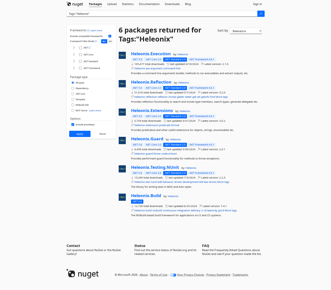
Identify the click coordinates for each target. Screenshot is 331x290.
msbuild (157, 210)
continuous (169, 210)
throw (157, 153)
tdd (201, 182)
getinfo (205, 96)
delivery (195, 210)
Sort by (223, 30)
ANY (110, 41)
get (194, 96)
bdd (160, 182)
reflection (151, 96)
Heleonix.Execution (151, 54)
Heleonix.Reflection (151, 82)
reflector (163, 96)
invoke (172, 96)
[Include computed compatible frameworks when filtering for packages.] (110, 36)
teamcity (212, 210)
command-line (171, 68)
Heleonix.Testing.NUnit (155, 167)
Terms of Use (158, 275)
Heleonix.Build (146, 195)
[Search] (261, 14)
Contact (73, 245)
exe (148, 68)
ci (202, 210)
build (149, 210)
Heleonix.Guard (147, 139)
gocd (221, 210)
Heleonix (183, 54)
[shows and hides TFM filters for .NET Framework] (74, 68)
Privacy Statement (218, 275)
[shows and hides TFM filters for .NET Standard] (74, 61)
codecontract (169, 153)
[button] (88, 30)
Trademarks (240, 275)
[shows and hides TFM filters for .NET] (74, 47)
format (175, 125)
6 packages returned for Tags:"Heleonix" (160, 34)
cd (205, 210)
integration (183, 210)
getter (180, 96)
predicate (164, 125)
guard (149, 153)
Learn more (96, 30)
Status (139, 245)
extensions (152, 125)
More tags (222, 96)
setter (188, 96)
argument (156, 68)
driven (178, 182)
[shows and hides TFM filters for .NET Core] (74, 54)
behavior (168, 182)
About (144, 275)
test (148, 182)
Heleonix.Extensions (152, 110)
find (212, 96)
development (190, 182)
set (198, 96)
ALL (104, 41)
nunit (154, 182)
